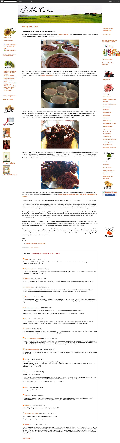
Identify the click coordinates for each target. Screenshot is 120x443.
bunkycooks (28, 287)
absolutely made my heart (66, 194)
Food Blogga (106, 106)
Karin (26, 328)
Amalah (105, 161)
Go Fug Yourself (107, 167)
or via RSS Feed (107, 34)
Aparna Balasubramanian (32, 349)
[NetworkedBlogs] (110, 192)
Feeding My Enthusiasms (109, 104)
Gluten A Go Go (107, 112)
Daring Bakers (34, 243)
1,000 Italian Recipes (10, 175)
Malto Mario (7, 137)
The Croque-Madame (9, 75)
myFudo (27, 424)
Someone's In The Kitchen (109, 139)
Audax (26, 259)
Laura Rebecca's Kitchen (109, 123)
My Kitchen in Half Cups (109, 129)
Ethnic (44, 243)
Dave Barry (106, 164)
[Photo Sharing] (9, 96)
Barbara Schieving (30, 308)
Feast (5, 150)
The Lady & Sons (9, 163)
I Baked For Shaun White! (10, 85)
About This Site (7, 37)
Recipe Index (106, 79)
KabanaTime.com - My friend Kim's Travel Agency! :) (108, 172)
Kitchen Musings (107, 120)
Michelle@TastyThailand (32, 413)
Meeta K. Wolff (29, 269)
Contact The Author (8, 40)
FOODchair (106, 109)
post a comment (27, 438)
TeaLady (27, 405)
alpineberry (106, 94)
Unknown (27, 278)
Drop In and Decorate (8, 99)
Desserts (40, 243)
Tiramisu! (6, 74)
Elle (26, 319)
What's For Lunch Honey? (109, 147)
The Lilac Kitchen (63, 34)
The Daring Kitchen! (107, 59)
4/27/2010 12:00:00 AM (34, 247)
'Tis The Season (7, 90)
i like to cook (106, 115)
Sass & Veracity (107, 136)
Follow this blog (110, 194)
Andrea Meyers (107, 96)
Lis (26, 387)
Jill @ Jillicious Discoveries (33, 338)
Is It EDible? (106, 118)
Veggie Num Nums (107, 144)
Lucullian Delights (107, 126)
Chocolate (28, 243)
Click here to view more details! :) (9, 55)
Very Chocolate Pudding (47, 75)
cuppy (26, 372)
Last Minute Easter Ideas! (10, 71)
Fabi (26, 359)
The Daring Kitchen (108, 142)
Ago (26, 395)
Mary (26, 296)
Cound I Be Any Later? (9, 72)
